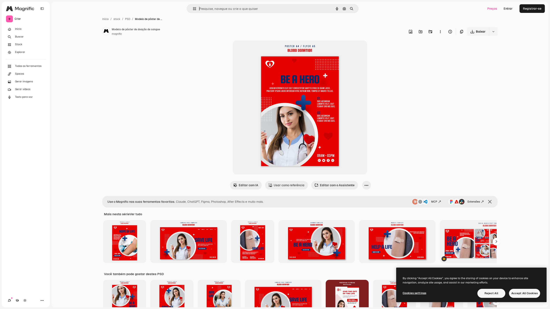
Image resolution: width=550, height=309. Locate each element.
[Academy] (17, 300)
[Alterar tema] (24, 300)
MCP (434, 201)
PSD (127, 19)
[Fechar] (489, 201)
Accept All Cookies (524, 293)
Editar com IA (248, 185)
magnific (117, 34)
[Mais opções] (440, 31)
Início (105, 19)
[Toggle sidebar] (42, 8)
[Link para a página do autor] (106, 31)
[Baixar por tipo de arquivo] (493, 31)
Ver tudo (136, 214)
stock (116, 19)
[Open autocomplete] (193, 8)
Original (260, 49)
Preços (492, 9)
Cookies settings (414, 293)
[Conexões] (9, 300)
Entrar (508, 9)
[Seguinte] (496, 241)
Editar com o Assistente (337, 185)
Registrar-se (532, 9)
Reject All (491, 293)
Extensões (474, 201)
